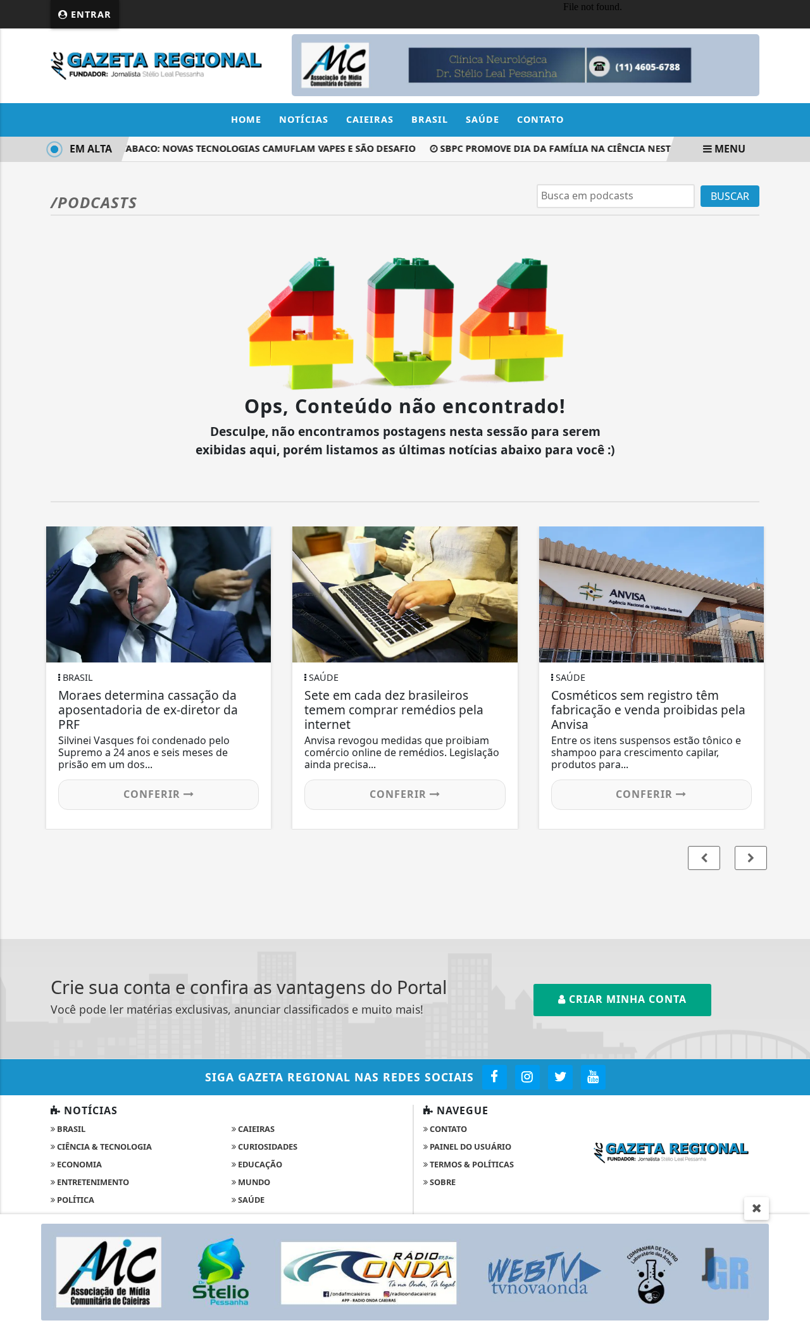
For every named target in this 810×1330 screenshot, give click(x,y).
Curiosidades (266, 1146)
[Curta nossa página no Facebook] (494, 1077)
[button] (751, 858)
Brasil (429, 119)
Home (246, 119)
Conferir (153, 794)
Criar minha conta (626, 999)
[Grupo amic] (405, 1271)
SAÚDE (250, 1199)
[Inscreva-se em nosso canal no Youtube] (593, 1077)
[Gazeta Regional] (164, 64)
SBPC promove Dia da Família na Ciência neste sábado (569, 148)
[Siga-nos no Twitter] (560, 1077)
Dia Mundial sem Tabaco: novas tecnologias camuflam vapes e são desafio (215, 148)
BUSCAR (730, 196)
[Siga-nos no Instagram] (527, 1077)
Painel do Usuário (469, 1146)
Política (74, 1199)
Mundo (253, 1182)
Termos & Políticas (471, 1164)
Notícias (303, 119)
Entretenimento (92, 1182)
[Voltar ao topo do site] (790, 797)
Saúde (482, 119)
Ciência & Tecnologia (103, 1146)
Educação (259, 1164)
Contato (540, 119)
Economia (78, 1164)
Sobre (442, 1182)
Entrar (89, 14)
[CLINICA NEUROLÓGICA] (525, 64)
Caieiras (370, 119)
